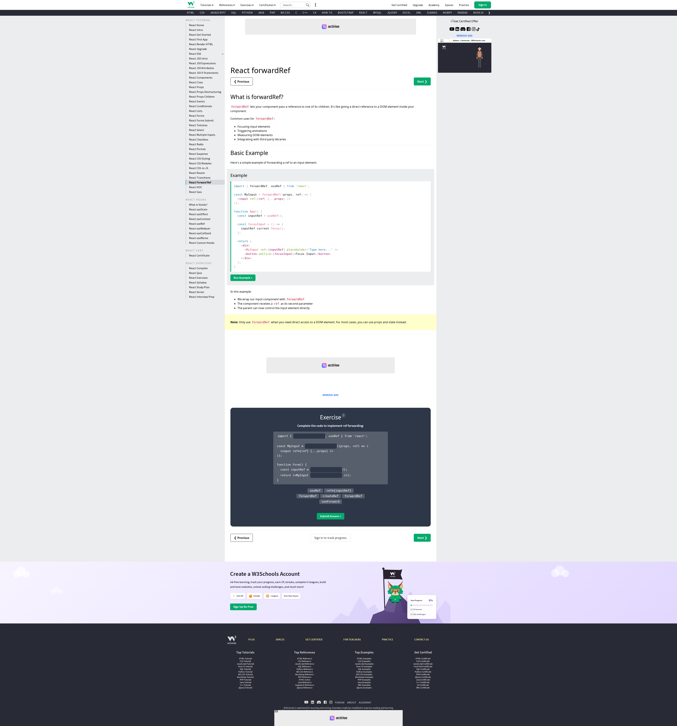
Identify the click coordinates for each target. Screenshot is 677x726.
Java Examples (364, 682)
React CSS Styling (199, 158)
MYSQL (377, 12)
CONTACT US (421, 639)
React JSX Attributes (201, 68)
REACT (363, 12)
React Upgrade (198, 49)
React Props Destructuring (205, 92)
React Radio (196, 144)
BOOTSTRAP (346, 12)
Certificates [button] (266, 5)
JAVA (261, 12)
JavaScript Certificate (423, 663)
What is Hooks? (198, 204)
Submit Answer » (330, 516)
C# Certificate (423, 685)
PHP (272, 12)
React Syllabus (198, 282)
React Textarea (198, 125)
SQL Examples (364, 669)
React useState (198, 209)
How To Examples (364, 666)
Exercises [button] (246, 5)
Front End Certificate (423, 666)
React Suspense (198, 154)
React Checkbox (198, 139)
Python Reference (305, 669)
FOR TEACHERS (352, 639)
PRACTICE (387, 639)
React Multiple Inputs (202, 134)
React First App (198, 39)
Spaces (449, 5)
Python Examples (364, 671)
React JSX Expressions (202, 63)
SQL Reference (304, 666)
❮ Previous (241, 81)
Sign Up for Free (243, 607)
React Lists (195, 111)
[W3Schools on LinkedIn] (457, 29)
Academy (434, 5)
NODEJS (478, 12)
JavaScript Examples (364, 663)
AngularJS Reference (304, 685)
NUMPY (447, 12)
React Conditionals (200, 106)
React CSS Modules (200, 163)
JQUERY (392, 12)
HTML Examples (364, 658)
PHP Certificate (423, 674)
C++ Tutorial (245, 685)
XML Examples (364, 685)
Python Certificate (423, 671)
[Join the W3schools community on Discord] (463, 29)
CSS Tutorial (245, 661)
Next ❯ (422, 81)
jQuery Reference (304, 687)
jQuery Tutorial (245, 687)
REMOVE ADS (330, 395)
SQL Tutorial (245, 669)
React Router (197, 173)
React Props (196, 87)
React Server (196, 292)
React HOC (195, 187)
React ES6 (195, 53)
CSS (202, 12)
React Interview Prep (201, 296)
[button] (308, 5)
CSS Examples (364, 661)
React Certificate (199, 255)
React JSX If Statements (203, 72)
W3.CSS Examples (364, 674)
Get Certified (399, 5)
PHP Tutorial (245, 679)
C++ (305, 12)
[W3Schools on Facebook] (468, 29)
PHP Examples (364, 679)
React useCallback (200, 233)
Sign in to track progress (330, 538)
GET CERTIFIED (314, 639)
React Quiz (195, 273)
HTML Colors (304, 679)
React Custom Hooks (201, 242)
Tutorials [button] (206, 5)
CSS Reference (304, 661)
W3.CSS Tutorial (245, 674)
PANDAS (463, 12)
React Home (196, 25)
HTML (190, 12)
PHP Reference (304, 677)
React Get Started (200, 34)
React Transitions (200, 177)
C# (314, 12)
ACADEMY (365, 702)
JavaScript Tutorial (245, 663)
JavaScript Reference (304, 663)
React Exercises (198, 277)
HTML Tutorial (245, 658)
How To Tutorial (245, 666)
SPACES (280, 639)
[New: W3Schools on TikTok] (478, 29)
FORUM (339, 702)
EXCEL (407, 12)
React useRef (197, 223)
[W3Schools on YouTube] (451, 29)
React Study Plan (199, 287)
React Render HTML (201, 44)
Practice (464, 5)
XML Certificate (423, 687)
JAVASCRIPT (218, 12)
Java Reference (305, 682)
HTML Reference (304, 658)
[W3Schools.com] (231, 641)
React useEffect (198, 214)
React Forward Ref (200, 182)
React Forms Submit (201, 120)
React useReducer (199, 228)
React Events (197, 101)
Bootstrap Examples (364, 677)
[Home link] (190, 4)
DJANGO (432, 12)
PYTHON (247, 12)
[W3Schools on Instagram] (473, 29)
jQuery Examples (364, 687)
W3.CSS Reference (304, 671)
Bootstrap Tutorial (245, 677)
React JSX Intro (198, 58)
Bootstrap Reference (304, 674)
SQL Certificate (423, 669)
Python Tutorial (245, 671)
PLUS (251, 639)
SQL (233, 12)
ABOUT (351, 702)
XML (419, 12)
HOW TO (327, 12)
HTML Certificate (423, 658)
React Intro (196, 30)
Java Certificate (423, 679)
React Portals (197, 149)
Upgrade (418, 5)
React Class (196, 82)
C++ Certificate (422, 682)
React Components (200, 77)
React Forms (196, 115)
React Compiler (198, 268)
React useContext (200, 219)
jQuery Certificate (423, 677)
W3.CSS (285, 12)
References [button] (226, 5)
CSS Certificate (423, 661)
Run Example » (243, 278)
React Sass (195, 192)
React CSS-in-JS (198, 168)
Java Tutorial (245, 682)
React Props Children (202, 96)
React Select (196, 130)
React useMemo (198, 238)
